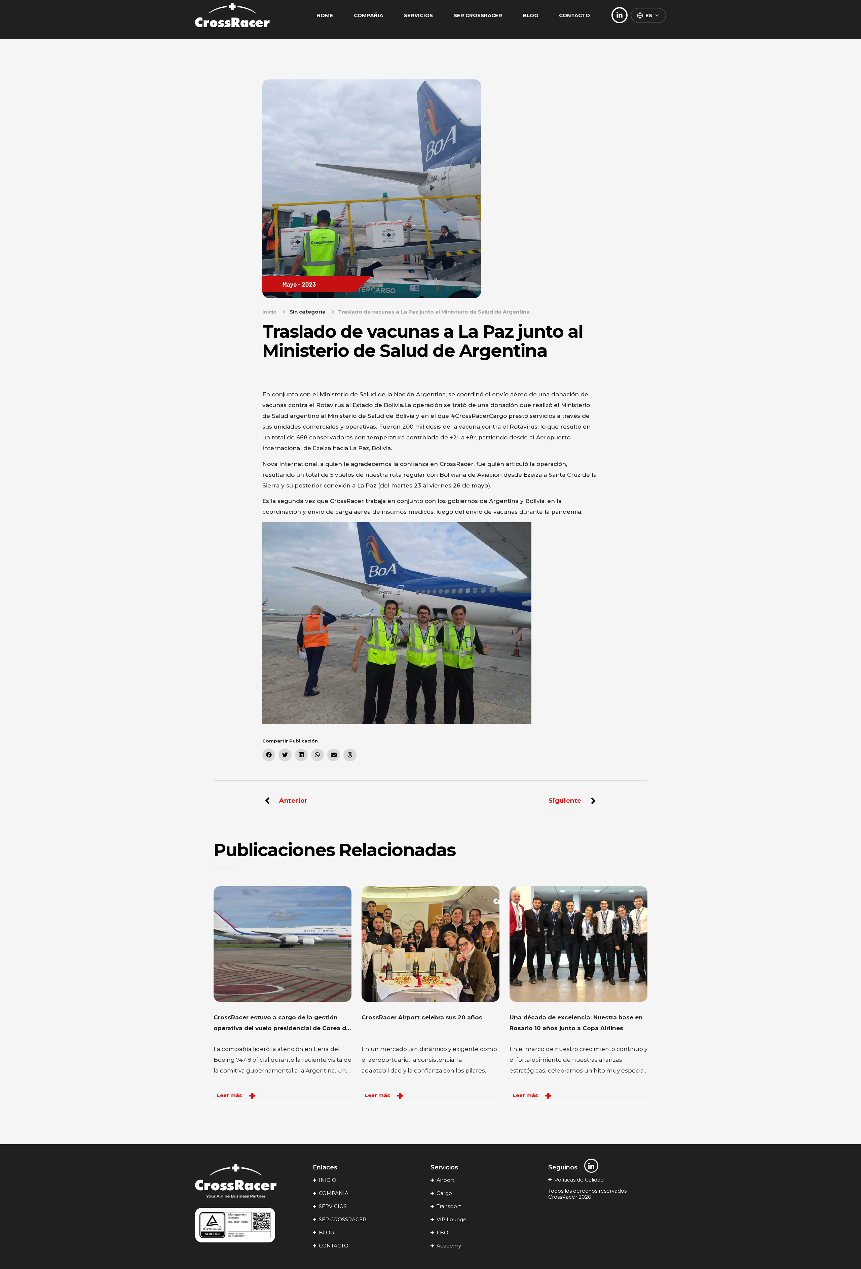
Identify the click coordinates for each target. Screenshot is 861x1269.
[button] (268, 755)
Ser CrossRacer (478, 15)
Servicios (418, 15)
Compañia (368, 15)
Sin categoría (308, 312)
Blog (530, 15)
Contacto (574, 15)
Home (324, 15)
